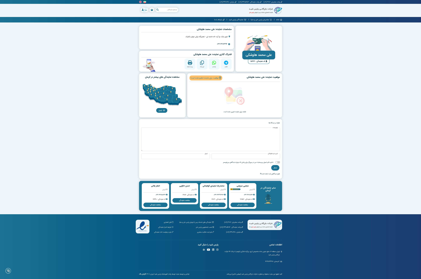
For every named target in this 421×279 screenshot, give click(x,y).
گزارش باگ (142, 274)
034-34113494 (222, 44)
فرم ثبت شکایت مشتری (204, 232)
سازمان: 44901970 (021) (227, 2)
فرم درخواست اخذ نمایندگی (162, 232)
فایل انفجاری (168, 222)
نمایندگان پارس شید (236, 19)
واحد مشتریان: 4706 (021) (272, 2)
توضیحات (275, 128)
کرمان (160, 110)
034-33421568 (160, 195)
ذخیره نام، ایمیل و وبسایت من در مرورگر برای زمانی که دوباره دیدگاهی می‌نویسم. (248, 162)
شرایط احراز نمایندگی (164, 227)
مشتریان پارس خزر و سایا (260, 19)
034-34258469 (218, 195)
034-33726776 (189, 195)
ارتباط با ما (218, 19)
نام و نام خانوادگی (273, 154)
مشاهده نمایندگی (242, 200)
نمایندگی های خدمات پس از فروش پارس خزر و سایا (195, 222)
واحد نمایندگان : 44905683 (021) (248, 2)
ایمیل (206, 154)
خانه (277, 19)
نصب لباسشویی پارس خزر (204, 227)
